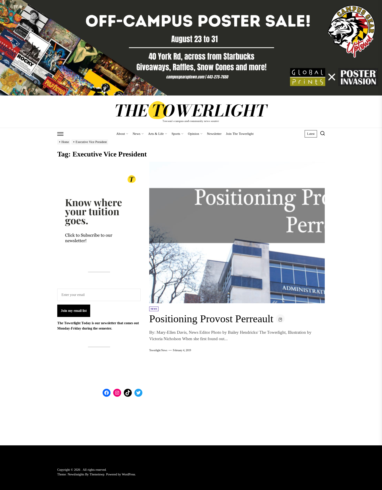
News (136, 133)
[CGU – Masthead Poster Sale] (191, 2)
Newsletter (214, 133)
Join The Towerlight (240, 133)
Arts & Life (156, 133)
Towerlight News (158, 350)
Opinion (193, 133)
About (120, 133)
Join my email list (74, 311)
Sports (176, 133)
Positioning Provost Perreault (211, 318)
